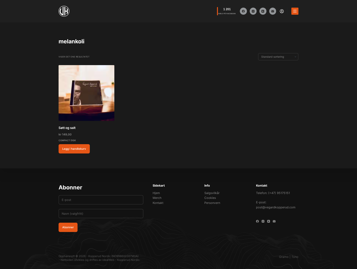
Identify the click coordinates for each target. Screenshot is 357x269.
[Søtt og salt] (86, 93)
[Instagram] (253, 11)
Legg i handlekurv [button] (74, 148)
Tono (294, 257)
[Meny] (294, 11)
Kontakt (158, 203)
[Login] (282, 11)
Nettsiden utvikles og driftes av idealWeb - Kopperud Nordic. (100, 260)
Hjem (156, 193)
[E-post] (272, 11)
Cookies (210, 198)
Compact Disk (67, 140)
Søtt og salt (67, 128)
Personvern (212, 203)
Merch (157, 198)
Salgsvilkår (212, 193)
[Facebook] (243, 11)
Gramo (284, 257)
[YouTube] (262, 11)
